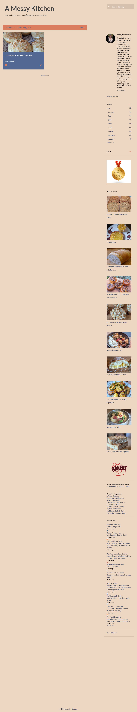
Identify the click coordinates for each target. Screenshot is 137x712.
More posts (45, 76)
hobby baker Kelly (124, 35)
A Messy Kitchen (29, 8)
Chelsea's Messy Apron (115, 533)
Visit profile (121, 90)
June (110, 120)
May (110, 124)
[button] (41, 65)
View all (82, 28)
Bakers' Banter (112, 583)
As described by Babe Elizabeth (118, 486)
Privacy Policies (112, 97)
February (111, 135)
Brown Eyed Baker (114, 525)
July (109, 116)
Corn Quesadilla (112, 567)
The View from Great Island (117, 554)
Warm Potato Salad (113, 427)
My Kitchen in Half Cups (115, 511)
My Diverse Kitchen (114, 509)
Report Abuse (112, 633)
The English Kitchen (114, 541)
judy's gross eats (113, 505)
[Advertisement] (95, 64)
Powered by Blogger (70, 709)
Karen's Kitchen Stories (115, 507)
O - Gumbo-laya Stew (114, 350)
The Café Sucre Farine (115, 606)
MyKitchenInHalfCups (115, 596)
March (110, 131)
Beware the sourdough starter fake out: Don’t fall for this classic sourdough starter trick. (119, 588)
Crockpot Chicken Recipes (116, 535)
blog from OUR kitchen (115, 498)
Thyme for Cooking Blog (116, 513)
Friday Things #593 (114, 527)
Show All (110, 625)
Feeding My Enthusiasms (116, 502)
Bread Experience (113, 500)
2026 (108, 108)
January (111, 139)
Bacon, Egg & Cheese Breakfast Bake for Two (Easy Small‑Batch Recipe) (118, 545)
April (110, 128)
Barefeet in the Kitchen (115, 564)
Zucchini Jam (111, 242)
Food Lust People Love (115, 617)
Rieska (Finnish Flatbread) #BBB (118, 452)
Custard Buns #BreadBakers (116, 375)
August (111, 112)
